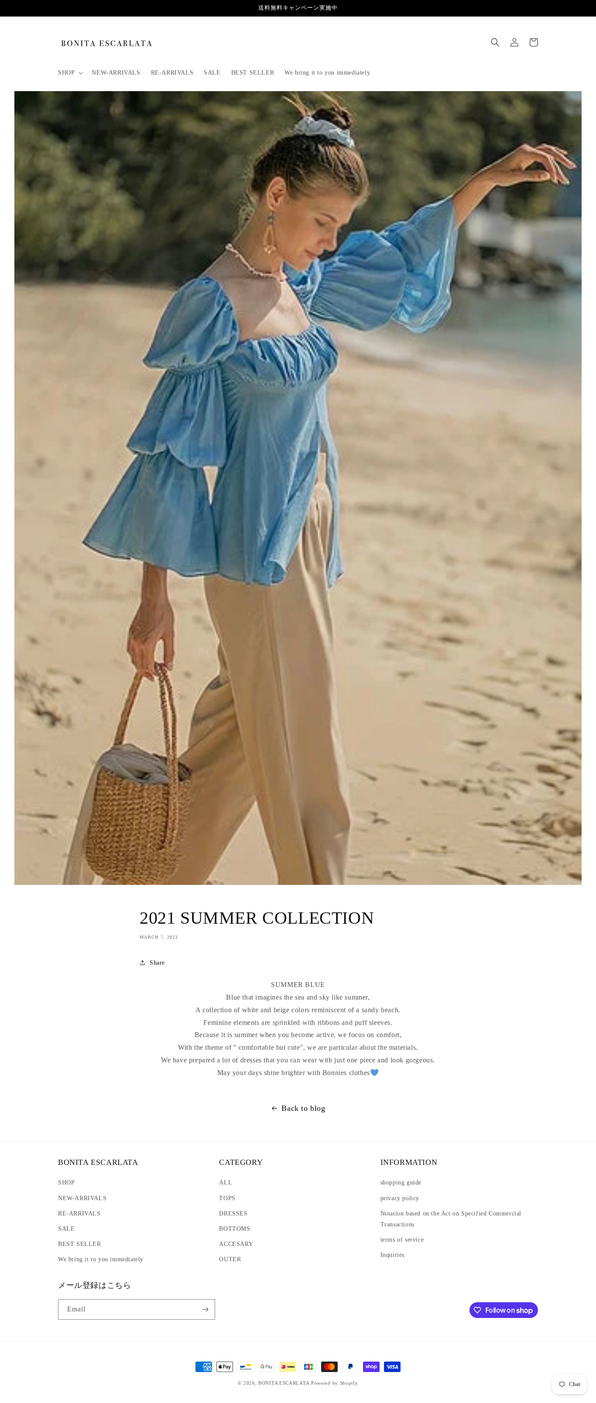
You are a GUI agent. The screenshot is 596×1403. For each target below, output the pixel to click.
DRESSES (233, 1213)
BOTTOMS (234, 1228)
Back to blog (303, 1108)
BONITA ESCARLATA (283, 1383)
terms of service (402, 1239)
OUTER (230, 1259)
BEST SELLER (79, 1244)
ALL (225, 1182)
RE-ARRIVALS (79, 1213)
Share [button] (157, 962)
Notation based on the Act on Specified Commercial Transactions (450, 1219)
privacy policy (399, 1198)
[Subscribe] (205, 1309)
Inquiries (392, 1255)
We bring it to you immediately (101, 1259)
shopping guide (400, 1182)
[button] (69, 73)
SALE (66, 1228)
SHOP (66, 1182)
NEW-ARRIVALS (82, 1198)
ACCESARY (236, 1244)
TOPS (227, 1198)
